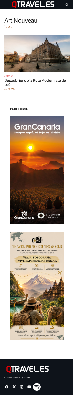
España (10, 76)
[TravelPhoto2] (37, 286)
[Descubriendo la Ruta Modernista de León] (37, 53)
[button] (6, 4)
